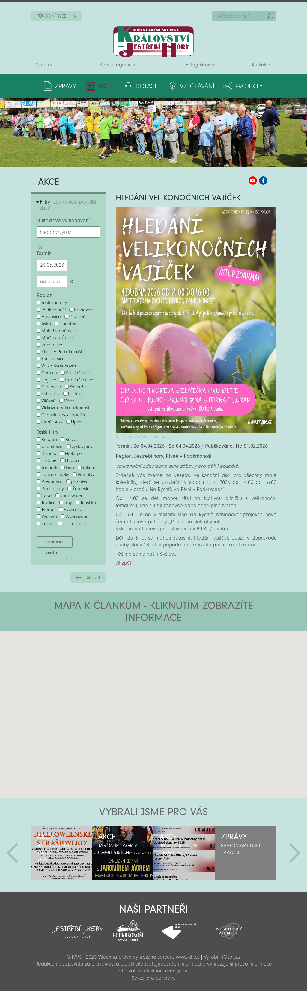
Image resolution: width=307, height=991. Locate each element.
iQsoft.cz (231, 957)
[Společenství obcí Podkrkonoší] (128, 928)
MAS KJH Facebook (263, 180)
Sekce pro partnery (153, 978)
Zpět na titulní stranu (153, 41)
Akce (105, 86)
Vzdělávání (197, 86)
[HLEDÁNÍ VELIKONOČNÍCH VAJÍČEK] (196, 431)
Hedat (270, 16)
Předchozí (12, 853)
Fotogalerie (198, 65)
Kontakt (260, 65)
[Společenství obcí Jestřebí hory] (77, 927)
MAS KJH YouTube (253, 180)
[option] (61, 853)
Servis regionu (115, 65)
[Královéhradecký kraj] (179, 927)
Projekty (249, 86)
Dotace (147, 86)
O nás (42, 65)
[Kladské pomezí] (229, 928)
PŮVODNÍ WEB (52, 16)
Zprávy (65, 86)
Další (294, 853)
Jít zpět (93, 577)
